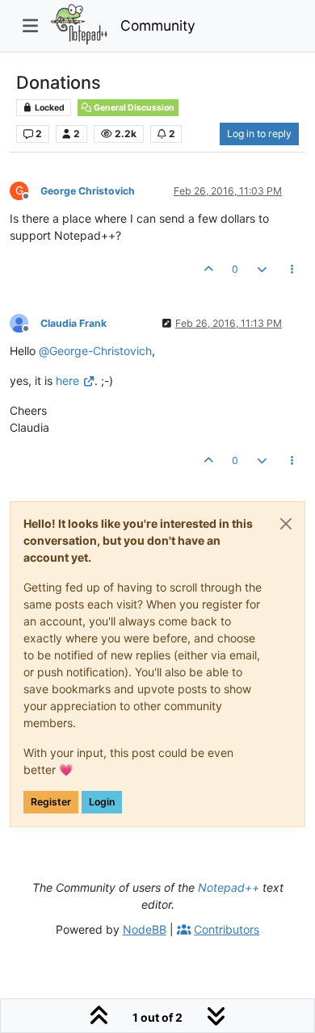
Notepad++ (228, 887)
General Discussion (133, 107)
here (67, 380)
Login (102, 802)
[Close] (285, 524)
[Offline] (25, 322)
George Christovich (87, 191)
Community (157, 25)
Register (51, 802)
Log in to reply (259, 134)
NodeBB (144, 929)
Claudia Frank (73, 323)
